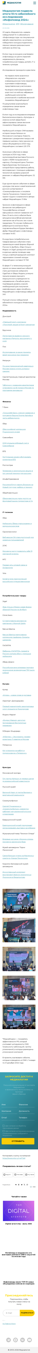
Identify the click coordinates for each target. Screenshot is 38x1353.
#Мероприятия (9, 24)
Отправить (18, 1141)
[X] (24, 1184)
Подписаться (27, 1313)
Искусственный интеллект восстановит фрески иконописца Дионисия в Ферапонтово (17, 874)
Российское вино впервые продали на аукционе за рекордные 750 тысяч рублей (19, 670)
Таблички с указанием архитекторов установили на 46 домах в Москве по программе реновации (18, 387)
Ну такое (31, 1174)
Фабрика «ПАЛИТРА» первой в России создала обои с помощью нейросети (17, 653)
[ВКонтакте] (16, 1184)
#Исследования (26, 24)
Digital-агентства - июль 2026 (18, 1224)
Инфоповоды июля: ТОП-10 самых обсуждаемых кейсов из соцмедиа (18, 1283)
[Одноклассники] (19, 1184)
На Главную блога (9, 1324)
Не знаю (20, 1174)
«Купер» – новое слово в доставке (17, 695)
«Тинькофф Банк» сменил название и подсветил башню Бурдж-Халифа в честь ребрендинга (19, 415)
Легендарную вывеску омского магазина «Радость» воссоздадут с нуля (17, 338)
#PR (17, 24)
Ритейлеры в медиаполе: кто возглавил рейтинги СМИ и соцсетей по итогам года (18, 1254)
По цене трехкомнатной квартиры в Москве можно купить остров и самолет (18, 368)
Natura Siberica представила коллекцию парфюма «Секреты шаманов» (16, 637)
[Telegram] (21, 1184)
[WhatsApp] (27, 1184)
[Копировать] (26, 1158)
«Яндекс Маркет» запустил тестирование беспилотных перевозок (14, 722)
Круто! (8, 1174)
